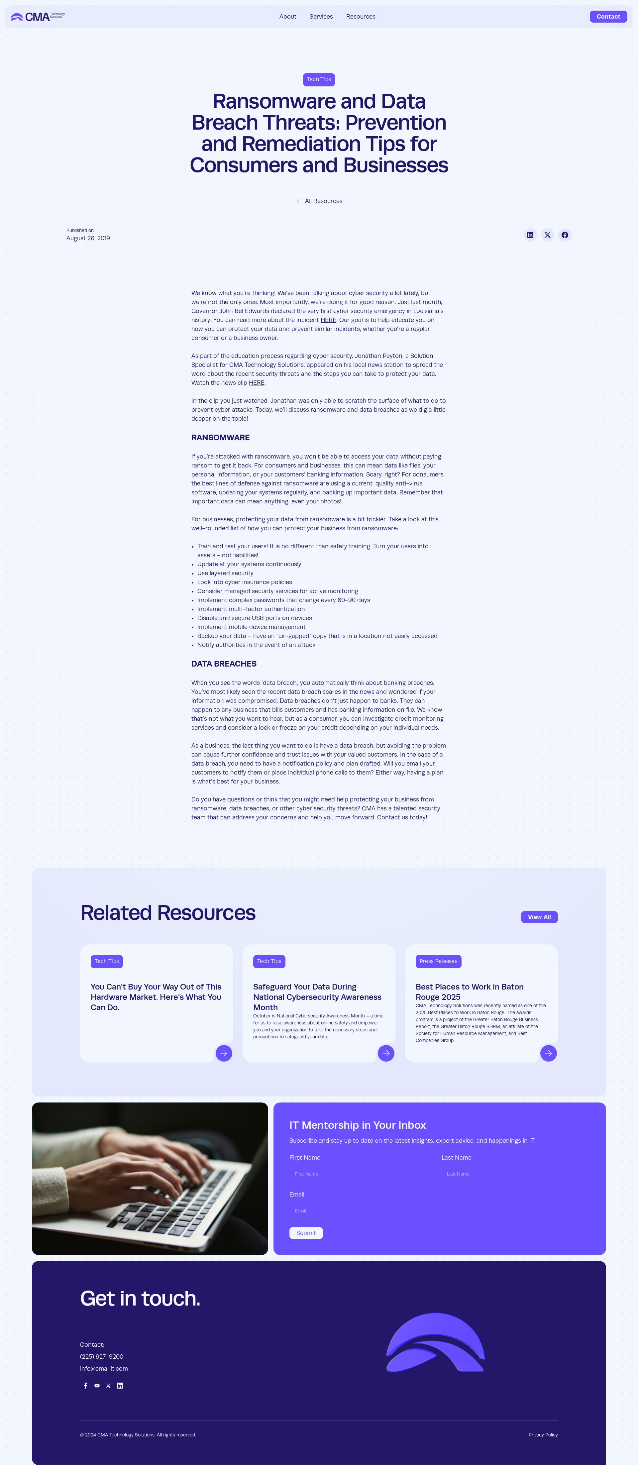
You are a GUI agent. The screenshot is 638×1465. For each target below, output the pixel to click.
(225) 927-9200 (101, 1356)
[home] (38, 16)
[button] (288, 16)
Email (296, 1194)
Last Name (457, 1157)
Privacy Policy (543, 1434)
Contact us (392, 817)
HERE (328, 320)
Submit (306, 1233)
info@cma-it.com (104, 1368)
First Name (304, 1157)
